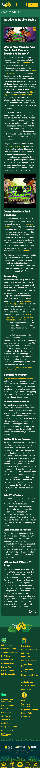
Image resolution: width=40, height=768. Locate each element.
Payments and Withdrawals (7, 701)
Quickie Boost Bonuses (26, 665)
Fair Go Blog (6, 667)
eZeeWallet (5, 716)
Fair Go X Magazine (9, 670)
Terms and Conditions (25, 705)
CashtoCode (6, 723)
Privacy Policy (26, 713)
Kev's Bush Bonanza (29, 650)
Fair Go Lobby (6, 645)
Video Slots (25, 678)
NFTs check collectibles (6, 735)
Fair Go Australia (8, 674)
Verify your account (9, 727)
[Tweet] (34, 611)
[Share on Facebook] (30, 611)
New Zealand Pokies (29, 675)
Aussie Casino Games (27, 670)
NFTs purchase (7, 730)
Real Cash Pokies (28, 686)
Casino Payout (27, 682)
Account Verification (9, 652)
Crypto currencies (8, 705)
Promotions (26, 646)
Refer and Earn (7, 660)
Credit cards (6, 712)
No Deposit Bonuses (29, 660)
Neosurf (4, 709)
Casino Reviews (7, 663)
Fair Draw (25, 653)
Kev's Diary (5, 656)
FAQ (23, 700)
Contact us (25, 717)
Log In (21, 5)
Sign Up (33, 5)
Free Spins (25, 657)
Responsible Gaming (29, 709)
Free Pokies (26, 689)
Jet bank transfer (8, 719)
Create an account (8, 649)
